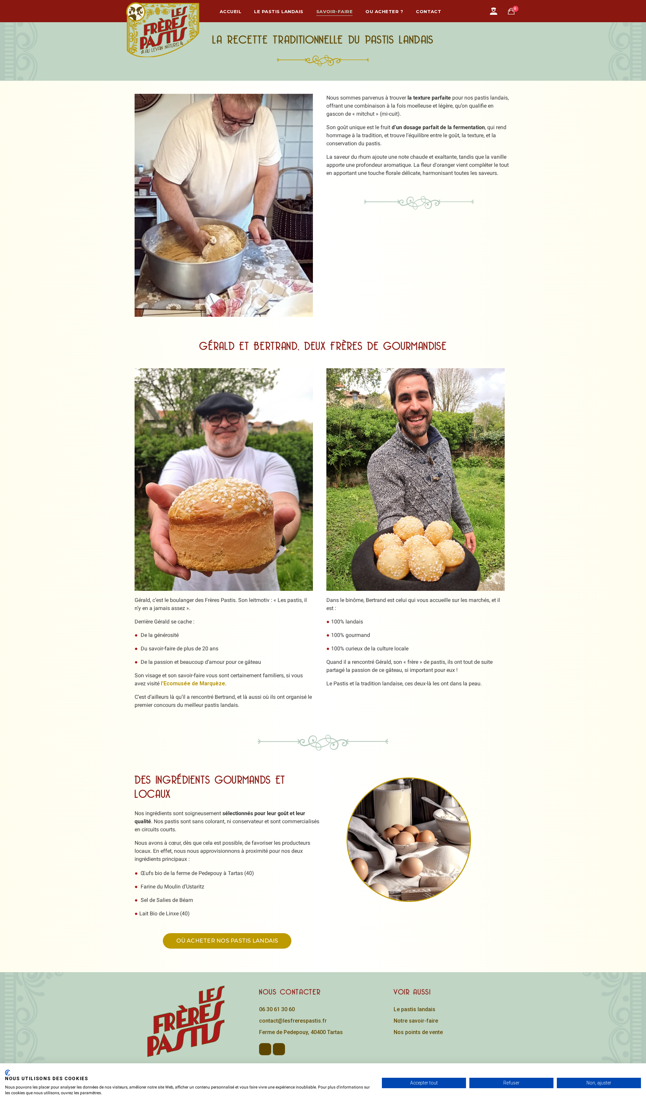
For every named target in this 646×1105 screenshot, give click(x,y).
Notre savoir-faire (416, 1021)
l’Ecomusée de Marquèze (193, 683)
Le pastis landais (414, 1009)
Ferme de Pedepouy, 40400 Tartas (301, 1032)
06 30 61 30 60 (277, 1009)
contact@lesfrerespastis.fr (293, 1021)
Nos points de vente (418, 1032)
